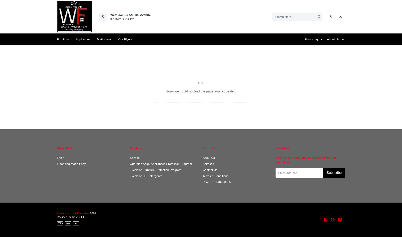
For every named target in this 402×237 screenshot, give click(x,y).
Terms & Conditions (215, 176)
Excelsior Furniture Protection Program (155, 170)
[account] (340, 17)
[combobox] (297, 17)
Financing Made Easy (71, 163)
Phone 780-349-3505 (217, 182)
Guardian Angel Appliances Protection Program (161, 163)
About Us (209, 157)
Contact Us (210, 170)
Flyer (60, 157)
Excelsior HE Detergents (146, 176)
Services (208, 163)
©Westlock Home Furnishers (73, 213)
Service (135, 157)
